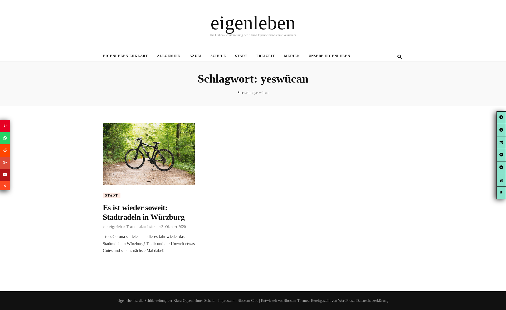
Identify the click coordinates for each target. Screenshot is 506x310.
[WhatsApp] (5, 138)
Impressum (226, 301)
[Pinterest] (5, 126)
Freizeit (265, 56)
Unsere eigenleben (330, 56)
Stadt (241, 56)
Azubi (195, 56)
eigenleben (253, 23)
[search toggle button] (399, 57)
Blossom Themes (296, 301)
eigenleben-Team (122, 227)
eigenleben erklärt (125, 56)
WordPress (346, 301)
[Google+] (5, 163)
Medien (292, 56)
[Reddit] (5, 150)
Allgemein (169, 56)
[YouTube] (5, 175)
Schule (218, 56)
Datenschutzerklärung (372, 301)
